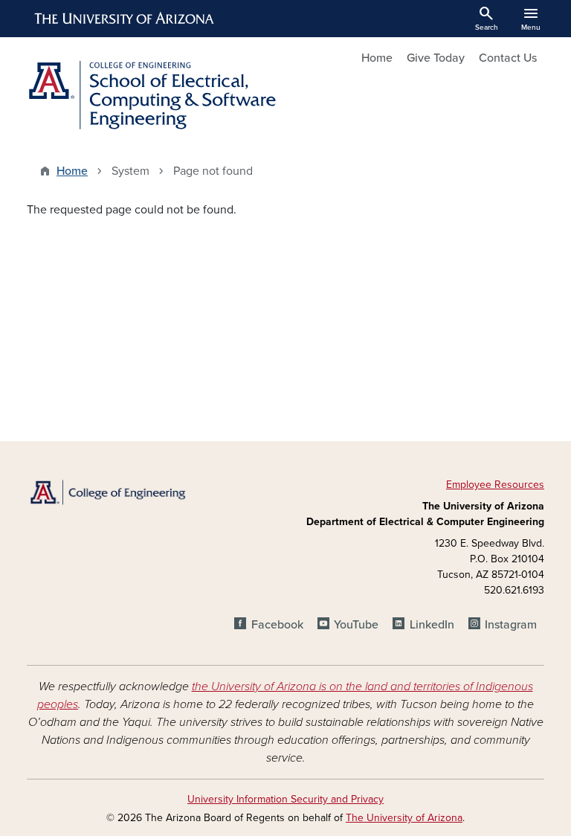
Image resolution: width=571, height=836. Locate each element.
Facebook (277, 624)
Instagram (511, 624)
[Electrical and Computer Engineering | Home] (152, 95)
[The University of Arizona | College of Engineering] (107, 492)
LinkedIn (432, 624)
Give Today (436, 58)
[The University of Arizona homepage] (125, 18)
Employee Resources (495, 484)
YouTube (356, 624)
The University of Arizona (404, 817)
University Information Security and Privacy (285, 799)
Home (377, 58)
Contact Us (508, 58)
